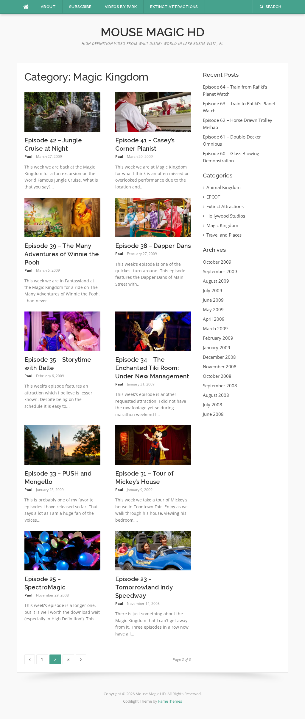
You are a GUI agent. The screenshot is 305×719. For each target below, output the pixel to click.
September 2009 (220, 271)
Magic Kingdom (222, 225)
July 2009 (212, 290)
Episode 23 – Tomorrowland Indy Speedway (143, 587)
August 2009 (216, 281)
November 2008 (219, 366)
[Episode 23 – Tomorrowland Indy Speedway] (153, 550)
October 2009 (217, 262)
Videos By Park (121, 6)
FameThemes (170, 701)
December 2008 (219, 357)
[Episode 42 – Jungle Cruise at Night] (62, 111)
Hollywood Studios (225, 216)
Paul (28, 156)
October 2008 (217, 376)
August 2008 (216, 395)
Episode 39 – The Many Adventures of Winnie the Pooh (61, 254)
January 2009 (216, 347)
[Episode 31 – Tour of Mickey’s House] (153, 445)
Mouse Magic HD (153, 32)
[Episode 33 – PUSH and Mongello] (62, 445)
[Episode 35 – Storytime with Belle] (62, 331)
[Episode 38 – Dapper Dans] (153, 217)
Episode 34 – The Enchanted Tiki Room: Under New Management (152, 368)
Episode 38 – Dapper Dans (153, 245)
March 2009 (215, 328)
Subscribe (80, 6)
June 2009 (213, 300)
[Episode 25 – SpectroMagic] (62, 550)
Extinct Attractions (174, 6)
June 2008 (213, 414)
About (48, 6)
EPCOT (213, 197)
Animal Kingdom (223, 187)
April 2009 (214, 319)
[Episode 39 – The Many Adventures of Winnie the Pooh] (62, 217)
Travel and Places (224, 235)
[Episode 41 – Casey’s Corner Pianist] (153, 111)
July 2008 (212, 405)
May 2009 (213, 309)
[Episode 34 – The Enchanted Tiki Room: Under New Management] (153, 331)
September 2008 (220, 385)
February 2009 (218, 338)
